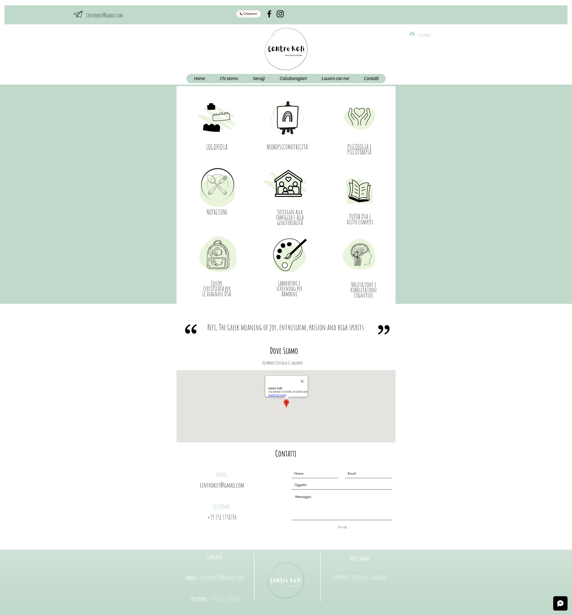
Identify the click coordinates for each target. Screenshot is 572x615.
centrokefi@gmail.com (222, 485)
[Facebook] (269, 14)
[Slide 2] (288, 329)
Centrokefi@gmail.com (104, 15)
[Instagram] (280, 14)
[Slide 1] (284, 329)
